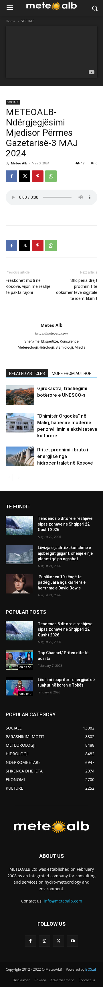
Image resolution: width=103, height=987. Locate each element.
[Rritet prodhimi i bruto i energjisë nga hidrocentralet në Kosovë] (20, 456)
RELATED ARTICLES (27, 373)
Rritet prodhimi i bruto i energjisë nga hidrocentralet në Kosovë (65, 456)
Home (10, 21)
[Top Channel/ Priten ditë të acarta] (19, 659)
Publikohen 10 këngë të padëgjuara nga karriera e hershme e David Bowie (62, 582)
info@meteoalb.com (63, 901)
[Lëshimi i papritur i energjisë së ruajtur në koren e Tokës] (19, 686)
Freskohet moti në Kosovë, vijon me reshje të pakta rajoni (28, 286)
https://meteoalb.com (51, 333)
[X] (24, 176)
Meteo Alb (19, 163)
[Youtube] (72, 941)
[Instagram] (44, 941)
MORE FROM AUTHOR (72, 373)
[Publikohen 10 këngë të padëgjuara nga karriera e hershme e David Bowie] (19, 583)
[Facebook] (11, 176)
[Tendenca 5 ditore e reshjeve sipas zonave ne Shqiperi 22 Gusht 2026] (19, 525)
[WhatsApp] (51, 176)
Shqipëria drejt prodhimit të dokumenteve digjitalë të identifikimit (76, 289)
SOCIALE (28, 21)
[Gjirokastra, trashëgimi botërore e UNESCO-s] (20, 395)
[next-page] (18, 477)
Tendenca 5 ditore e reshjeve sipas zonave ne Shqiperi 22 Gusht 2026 (65, 524)
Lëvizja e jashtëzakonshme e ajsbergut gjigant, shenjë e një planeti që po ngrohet (65, 553)
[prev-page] (9, 477)
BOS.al (90, 969)
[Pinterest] (37, 176)
